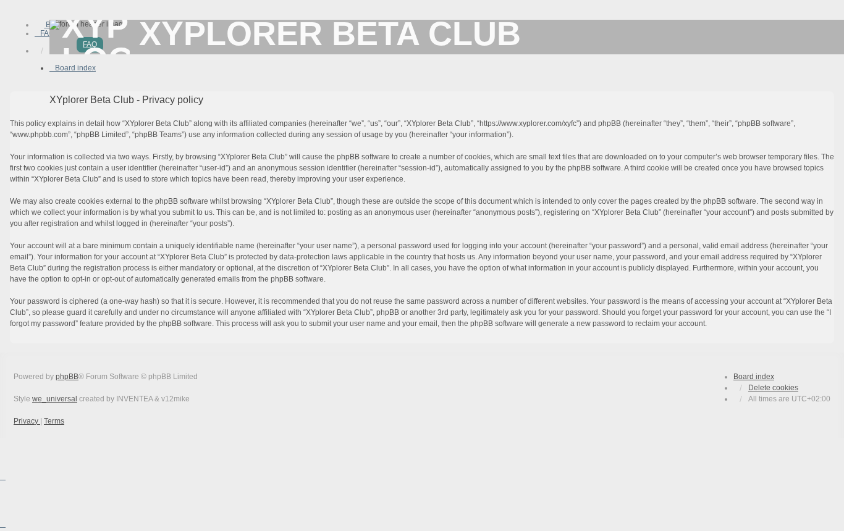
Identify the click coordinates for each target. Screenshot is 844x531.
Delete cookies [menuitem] (773, 387)
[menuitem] (44, 33)
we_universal (54, 399)
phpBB (67, 376)
